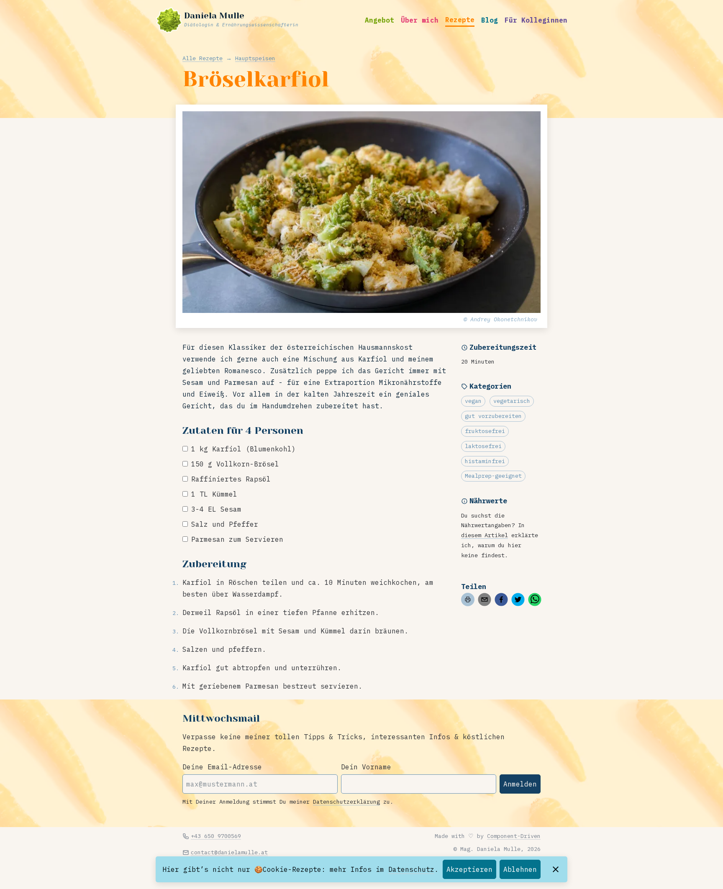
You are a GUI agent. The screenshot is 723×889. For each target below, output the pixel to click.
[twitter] (518, 599)
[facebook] (501, 599)
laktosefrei (483, 446)
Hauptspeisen (255, 58)
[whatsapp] (534, 599)
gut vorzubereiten (493, 416)
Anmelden (520, 784)
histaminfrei (485, 461)
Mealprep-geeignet (493, 475)
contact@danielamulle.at (229, 852)
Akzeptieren (469, 869)
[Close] (556, 869)
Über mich (419, 20)
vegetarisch (511, 401)
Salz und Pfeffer (224, 524)
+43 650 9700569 (216, 836)
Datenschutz (411, 869)
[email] (484, 599)
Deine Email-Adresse (222, 767)
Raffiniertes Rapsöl (231, 479)
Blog (489, 20)
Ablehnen (520, 869)
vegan (473, 401)
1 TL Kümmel (214, 494)
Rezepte (459, 19)
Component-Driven (514, 836)
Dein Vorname (366, 767)
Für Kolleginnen (536, 20)
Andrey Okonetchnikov (503, 319)
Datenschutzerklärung (346, 801)
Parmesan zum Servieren (237, 539)
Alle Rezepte (202, 58)
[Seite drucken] (467, 599)
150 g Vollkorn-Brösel (235, 464)
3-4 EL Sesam (216, 509)
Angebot (379, 20)
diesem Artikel (484, 535)
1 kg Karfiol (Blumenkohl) (243, 449)
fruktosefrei (485, 431)
